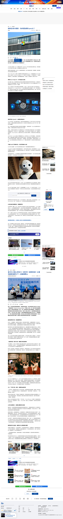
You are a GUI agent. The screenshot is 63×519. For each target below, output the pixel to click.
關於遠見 (2, 508)
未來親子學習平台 (55, 505)
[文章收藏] (15, 57)
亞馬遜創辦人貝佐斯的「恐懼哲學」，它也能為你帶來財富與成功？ (19, 481)
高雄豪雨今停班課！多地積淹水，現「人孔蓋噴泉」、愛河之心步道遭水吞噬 (35, 481)
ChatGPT (15, 257)
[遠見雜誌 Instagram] (20, 499)
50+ (38, 506)
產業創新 (9, 458)
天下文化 (49, 505)
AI (10, 26)
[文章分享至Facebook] (11, 57)
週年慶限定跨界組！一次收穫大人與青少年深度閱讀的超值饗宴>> (20, 220)
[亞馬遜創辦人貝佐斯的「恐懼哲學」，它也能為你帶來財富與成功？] (11, 481)
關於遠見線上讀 (9, 508)
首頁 (8, 26)
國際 (18, 8)
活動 (51, 8)
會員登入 (27, 493)
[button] (39, 243)
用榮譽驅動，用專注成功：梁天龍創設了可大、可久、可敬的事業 (48, 206)
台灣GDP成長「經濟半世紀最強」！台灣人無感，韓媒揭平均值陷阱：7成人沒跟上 (18, 471)
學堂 (48, 8)
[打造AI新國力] (48, 195)
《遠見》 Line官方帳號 (21, 230)
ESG (39, 8)
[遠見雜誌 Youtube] (24, 499)
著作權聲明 (40, 513)
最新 (11, 8)
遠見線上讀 (44, 8)
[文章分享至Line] (8, 57)
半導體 (20, 458)
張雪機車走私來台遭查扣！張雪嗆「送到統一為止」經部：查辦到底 (18, 476)
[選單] (1, 5)
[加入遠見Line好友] (12, 499)
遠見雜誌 (39, 505)
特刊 (50, 189)
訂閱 (54, 5)
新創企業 (14, 458)
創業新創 (14, 270)
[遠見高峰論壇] (4, 2)
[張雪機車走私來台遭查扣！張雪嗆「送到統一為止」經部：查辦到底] (11, 476)
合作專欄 (29, 511)
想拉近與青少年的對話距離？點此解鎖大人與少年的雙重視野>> (34, 11)
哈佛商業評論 (44, 505)
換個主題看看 (49, 173)
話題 (14, 8)
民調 (36, 8)
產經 (30, 8)
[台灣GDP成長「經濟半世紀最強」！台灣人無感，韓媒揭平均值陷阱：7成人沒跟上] (11, 471)
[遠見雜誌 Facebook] (16, 499)
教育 (33, 8)
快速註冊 (35, 493)
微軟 (9, 257)
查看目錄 (45, 209)
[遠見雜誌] (31, 6)
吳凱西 (9, 30)
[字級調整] (17, 57)
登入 (15, 60)
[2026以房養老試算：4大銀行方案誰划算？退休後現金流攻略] (27, 476)
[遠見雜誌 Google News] (28, 499)
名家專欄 (45, 203)
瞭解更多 (59, 2)
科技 (26, 8)
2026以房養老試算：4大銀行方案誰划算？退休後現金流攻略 (35, 476)
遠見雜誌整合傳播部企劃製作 (12, 275)
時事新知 (13, 26)
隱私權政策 (44, 513)
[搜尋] (61, 5)
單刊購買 (51, 209)
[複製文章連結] (13, 57)
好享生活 (32, 469)
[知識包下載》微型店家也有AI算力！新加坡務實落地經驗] (3, 515)
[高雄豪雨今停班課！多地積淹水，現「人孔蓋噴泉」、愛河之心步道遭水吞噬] (27, 481)
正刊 (47, 189)
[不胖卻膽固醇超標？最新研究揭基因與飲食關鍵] (27, 471)
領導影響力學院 (43, 506)
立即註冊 (50, 498)
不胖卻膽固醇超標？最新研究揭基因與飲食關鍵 (35, 471)
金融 (21, 8)
